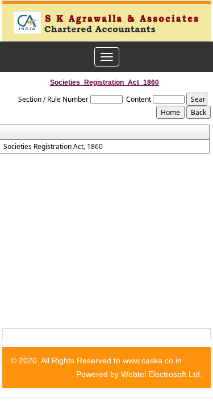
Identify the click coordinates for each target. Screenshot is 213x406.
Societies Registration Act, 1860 (53, 146)
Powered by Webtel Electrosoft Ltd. (139, 374)
